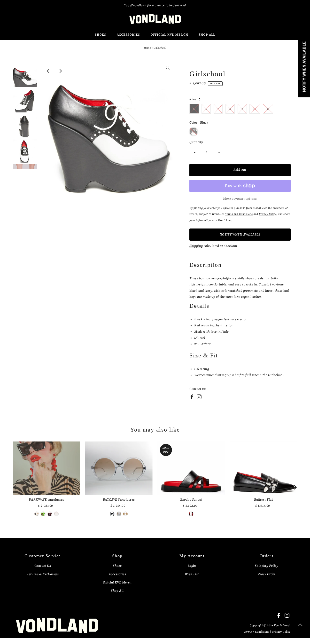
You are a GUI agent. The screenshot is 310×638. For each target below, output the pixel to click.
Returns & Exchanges (42, 574)
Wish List (192, 574)
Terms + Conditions (257, 632)
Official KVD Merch (117, 582)
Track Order (266, 574)
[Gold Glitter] (125, 514)
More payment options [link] (240, 199)
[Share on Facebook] (192, 398)
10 (254, 109)
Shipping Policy (266, 566)
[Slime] (43, 514)
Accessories (117, 574)
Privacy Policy (281, 632)
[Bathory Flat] (263, 468)
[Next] (60, 71)
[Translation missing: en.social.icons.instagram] (199, 398)
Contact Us (42, 566)
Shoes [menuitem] (100, 35)
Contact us (197, 389)
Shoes (117, 566)
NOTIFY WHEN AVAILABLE (240, 234)
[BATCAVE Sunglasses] (119, 468)
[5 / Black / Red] (191, 514)
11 (268, 109)
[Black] (56, 514)
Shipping (196, 246)
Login (192, 566)
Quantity (196, 142)
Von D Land (282, 625)
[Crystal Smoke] (118, 514)
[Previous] (48, 71)
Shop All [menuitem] (207, 35)
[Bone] (36, 514)
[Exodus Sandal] (191, 468)
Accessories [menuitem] (128, 35)
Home (147, 48)
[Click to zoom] (168, 71)
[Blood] (49, 514)
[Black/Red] (112, 514)
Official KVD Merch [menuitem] (169, 35)
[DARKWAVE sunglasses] (46, 468)
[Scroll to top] (300, 628)
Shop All (117, 591)
